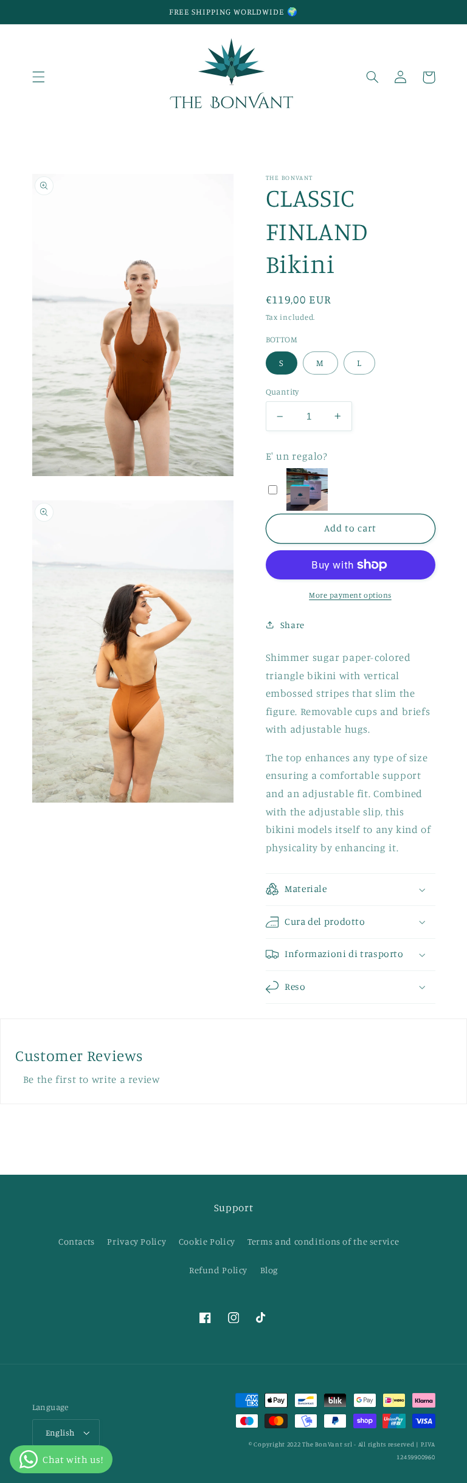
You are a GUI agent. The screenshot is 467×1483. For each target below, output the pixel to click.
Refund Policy (218, 1270)
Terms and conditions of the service (323, 1241)
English (60, 1432)
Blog (269, 1270)
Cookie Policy (207, 1241)
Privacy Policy (136, 1241)
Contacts (76, 1241)
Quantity (282, 391)
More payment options (350, 595)
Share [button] (292, 625)
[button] (38, 77)
